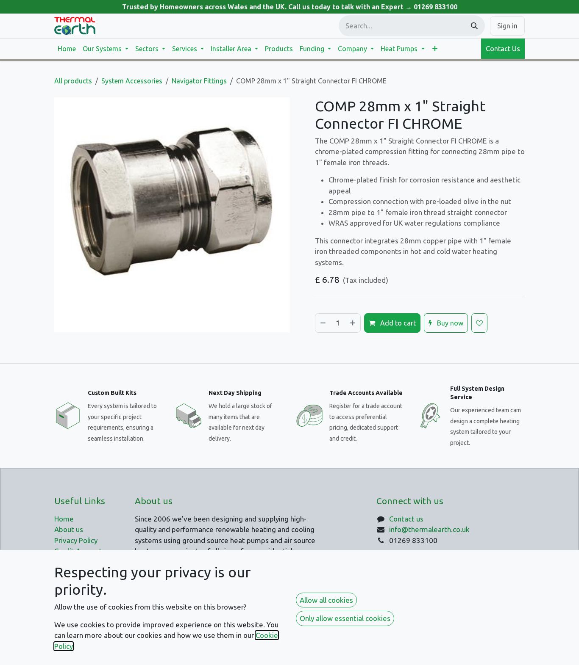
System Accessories (131, 81)
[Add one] (353, 323)
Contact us (406, 519)
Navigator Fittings (199, 81)
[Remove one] (322, 323)
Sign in (507, 26)
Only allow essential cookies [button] (345, 618)
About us (68, 529)
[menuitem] (66, 48)
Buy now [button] (449, 323)
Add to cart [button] (397, 323)
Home (64, 519)
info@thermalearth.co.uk (429, 529)
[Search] (474, 25)
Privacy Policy (75, 540)
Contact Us (503, 48)
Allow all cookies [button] (326, 600)
